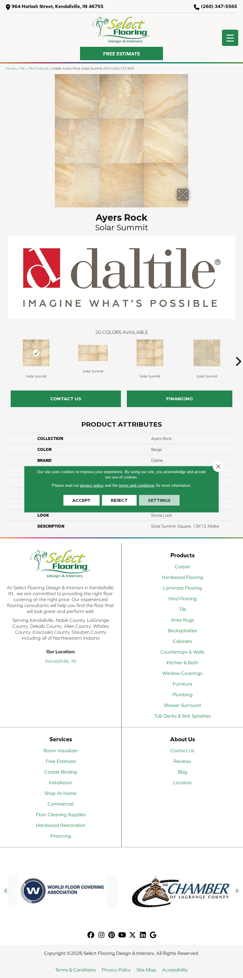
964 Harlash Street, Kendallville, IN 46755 (57, 6)
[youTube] (122, 935)
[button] (121, 53)
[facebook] (91, 935)
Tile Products (38, 68)
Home (11, 68)
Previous (4, 353)
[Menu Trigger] (230, 38)
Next (238, 353)
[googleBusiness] (153, 935)
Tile (22, 68)
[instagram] (101, 935)
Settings (159, 500)
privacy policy (92, 485)
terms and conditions (137, 485)
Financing (179, 398)
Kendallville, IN (60, 661)
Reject (119, 500)
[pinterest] (112, 935)
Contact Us (65, 398)
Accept (81, 500)
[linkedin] (143, 935)
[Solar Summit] (36, 353)
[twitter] (132, 935)
